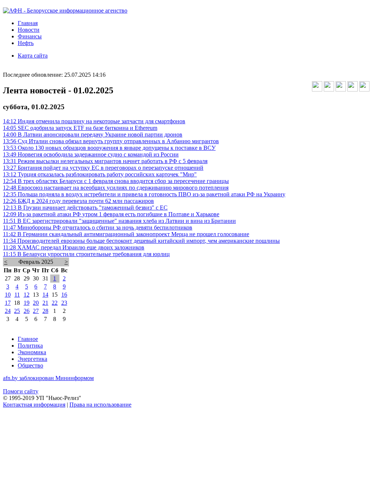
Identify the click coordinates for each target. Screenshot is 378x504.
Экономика (32, 352)
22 (55, 303)
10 (8, 294)
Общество (30, 365)
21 (45, 303)
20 (36, 303)
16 (64, 294)
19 (27, 303)
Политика (30, 345)
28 (45, 311)
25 (17, 311)
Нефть (26, 43)
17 (8, 303)
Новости (28, 30)
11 (17, 294)
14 (45, 294)
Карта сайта (33, 55)
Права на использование (100, 404)
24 (8, 311)
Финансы (30, 36)
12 (27, 294)
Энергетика (32, 359)
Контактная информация (34, 404)
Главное (28, 339)
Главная (28, 23)
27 (36, 311)
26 (27, 311)
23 (64, 303)
